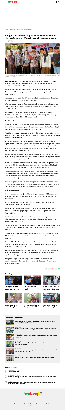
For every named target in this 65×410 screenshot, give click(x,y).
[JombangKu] (13, 1)
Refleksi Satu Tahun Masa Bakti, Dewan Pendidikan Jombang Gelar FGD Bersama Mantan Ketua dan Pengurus (31, 382)
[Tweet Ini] (49, 269)
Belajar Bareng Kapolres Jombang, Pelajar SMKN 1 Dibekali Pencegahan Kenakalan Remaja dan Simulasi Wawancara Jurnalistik (35, 329)
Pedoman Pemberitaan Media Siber (40, 404)
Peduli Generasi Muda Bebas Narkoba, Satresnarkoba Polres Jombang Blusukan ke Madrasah (35, 343)
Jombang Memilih (9, 33)
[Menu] (6, 1)
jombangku (10, 40)
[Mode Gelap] (57, 2)
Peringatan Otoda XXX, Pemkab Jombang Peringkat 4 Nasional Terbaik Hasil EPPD (36, 336)
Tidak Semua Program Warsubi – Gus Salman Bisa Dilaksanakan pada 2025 (13, 288)
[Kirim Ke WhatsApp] (59, 269)
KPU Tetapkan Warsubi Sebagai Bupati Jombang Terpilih (31, 288)
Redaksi (26, 404)
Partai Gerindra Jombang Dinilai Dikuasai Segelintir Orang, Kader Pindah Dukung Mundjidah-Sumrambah (32, 305)
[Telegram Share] (56, 269)
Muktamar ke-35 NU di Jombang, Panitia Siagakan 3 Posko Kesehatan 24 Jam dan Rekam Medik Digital (32, 377)
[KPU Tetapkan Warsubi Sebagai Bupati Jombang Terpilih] (32, 280)
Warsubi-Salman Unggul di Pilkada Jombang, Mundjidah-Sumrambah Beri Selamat (51, 288)
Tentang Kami (18, 404)
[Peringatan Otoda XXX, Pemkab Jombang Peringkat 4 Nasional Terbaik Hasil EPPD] (10, 337)
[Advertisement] (32, 15)
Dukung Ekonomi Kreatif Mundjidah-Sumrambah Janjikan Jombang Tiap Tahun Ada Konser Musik (50, 305)
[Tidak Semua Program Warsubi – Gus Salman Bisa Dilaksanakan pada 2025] (13, 280)
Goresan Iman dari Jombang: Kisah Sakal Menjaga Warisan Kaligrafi (35, 357)
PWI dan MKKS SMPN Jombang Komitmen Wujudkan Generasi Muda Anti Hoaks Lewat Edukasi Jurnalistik (36, 350)
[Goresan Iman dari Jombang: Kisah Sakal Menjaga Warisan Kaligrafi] (10, 358)
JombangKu (23, 406)
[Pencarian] (59, 2)
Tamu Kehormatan (13, 371)
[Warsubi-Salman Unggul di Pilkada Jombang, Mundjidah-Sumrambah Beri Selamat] (51, 280)
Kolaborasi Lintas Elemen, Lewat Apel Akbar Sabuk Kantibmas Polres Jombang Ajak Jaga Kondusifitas (35, 322)
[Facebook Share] (46, 269)
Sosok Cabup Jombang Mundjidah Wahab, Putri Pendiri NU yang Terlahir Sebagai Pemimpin (12, 305)
